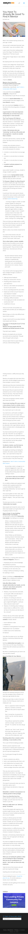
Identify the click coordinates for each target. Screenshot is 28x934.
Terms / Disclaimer (8, 930)
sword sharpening (12, 198)
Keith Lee (6, 19)
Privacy (16, 930)
